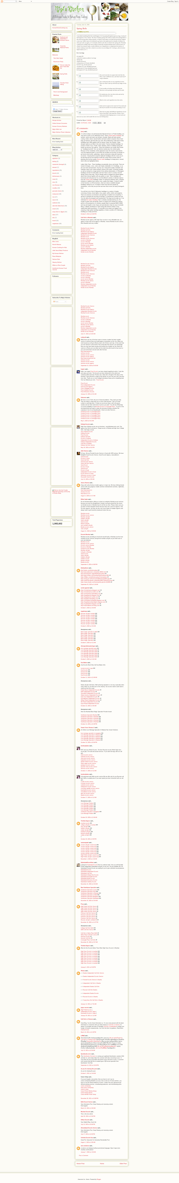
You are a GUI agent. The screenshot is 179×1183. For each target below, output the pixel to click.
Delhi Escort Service (87, 1102)
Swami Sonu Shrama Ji (87, 727)
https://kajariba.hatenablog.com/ (89, 598)
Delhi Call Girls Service (87, 929)
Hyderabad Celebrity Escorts (88, 881)
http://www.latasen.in (86, 351)
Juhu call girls (84, 528)
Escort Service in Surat (87, 473)
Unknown (83, 397)
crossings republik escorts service (90, 788)
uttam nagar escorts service (88, 763)
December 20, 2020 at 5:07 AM (89, 942)
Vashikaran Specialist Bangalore (89, 896)
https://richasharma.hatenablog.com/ (91, 593)
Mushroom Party (58, 61)
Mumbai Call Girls (85, 230)
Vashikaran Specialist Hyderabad (90, 898)
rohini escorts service (86, 755)
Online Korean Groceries (59, 123)
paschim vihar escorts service (89, 766)
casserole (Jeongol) (58, 164)
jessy (82, 131)
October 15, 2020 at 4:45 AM (88, 705)
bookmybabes (85, 745)
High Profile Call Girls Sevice (88, 906)
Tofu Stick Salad (58, 58)
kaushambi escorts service (88, 790)
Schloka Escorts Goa (87, 1137)
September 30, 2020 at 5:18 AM (89, 584)
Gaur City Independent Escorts (89, 696)
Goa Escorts (84, 670)
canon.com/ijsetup (86, 1086)
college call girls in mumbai (88, 825)
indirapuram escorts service (88, 786)
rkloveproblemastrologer (88, 646)
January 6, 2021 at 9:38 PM (88, 967)
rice (53, 197)
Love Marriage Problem (87, 803)
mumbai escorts (85, 823)
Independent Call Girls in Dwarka (92, 983)
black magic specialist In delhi (89, 631)
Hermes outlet (101, 159)
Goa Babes (84, 662)
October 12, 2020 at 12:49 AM (89, 677)
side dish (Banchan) (58, 205)
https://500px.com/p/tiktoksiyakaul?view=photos (94, 577)
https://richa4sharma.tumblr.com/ (90, 592)
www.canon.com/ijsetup (87, 1087)
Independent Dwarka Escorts (91, 993)
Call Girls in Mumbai (87, 217)
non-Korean (84, 122)
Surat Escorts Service (87, 461)
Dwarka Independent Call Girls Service (93, 973)
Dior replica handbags (92, 200)
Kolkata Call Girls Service (88, 445)
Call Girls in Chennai (87, 1019)
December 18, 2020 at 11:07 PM (89, 922)
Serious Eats (56, 259)
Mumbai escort (85, 236)
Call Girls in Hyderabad (110, 1026)
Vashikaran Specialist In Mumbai (90, 893)
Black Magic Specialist (87, 633)
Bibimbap (56, 95)
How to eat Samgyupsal (60, 91)
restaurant (55, 194)
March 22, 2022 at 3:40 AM (88, 1108)
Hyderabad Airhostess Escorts (89, 880)
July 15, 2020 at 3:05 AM (87, 479)
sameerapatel (84, 842)
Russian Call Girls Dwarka (90, 990)
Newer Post (80, 1163)
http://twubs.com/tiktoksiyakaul (89, 570)
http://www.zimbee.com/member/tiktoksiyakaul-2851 (95, 575)
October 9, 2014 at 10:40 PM (88, 214)
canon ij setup (84, 1089)
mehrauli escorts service (87, 756)
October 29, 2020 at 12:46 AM (89, 817)
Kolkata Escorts (85, 424)
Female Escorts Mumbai (87, 548)
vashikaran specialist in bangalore (90, 811)
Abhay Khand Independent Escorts (90, 700)
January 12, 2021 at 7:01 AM (88, 1004)
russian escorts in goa (87, 668)
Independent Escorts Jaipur (88, 1011)
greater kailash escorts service (89, 761)
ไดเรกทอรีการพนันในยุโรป (94, 1041)
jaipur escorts (85, 1007)
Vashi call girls (85, 520)
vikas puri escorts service (88, 758)
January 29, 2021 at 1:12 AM (88, 1015)
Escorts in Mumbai (86, 547)
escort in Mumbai (85, 241)
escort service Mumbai (87, 243)
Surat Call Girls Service (87, 463)
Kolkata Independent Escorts (88, 441)
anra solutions (85, 1145)
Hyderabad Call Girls (86, 873)
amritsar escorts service (87, 355)
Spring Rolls (63, 74)
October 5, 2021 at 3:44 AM (88, 1073)
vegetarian (55, 223)
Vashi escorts (84, 522)
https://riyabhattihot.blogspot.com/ (90, 603)
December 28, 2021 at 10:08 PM (89, 1098)
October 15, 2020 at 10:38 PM (89, 724)
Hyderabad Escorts (92, 864)
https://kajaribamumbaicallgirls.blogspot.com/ (93, 602)
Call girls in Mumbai (86, 552)
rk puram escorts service (87, 783)
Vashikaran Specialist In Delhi (89, 895)
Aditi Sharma (84, 451)
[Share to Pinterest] (101, 123)
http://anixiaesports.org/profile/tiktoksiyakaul (93, 573)
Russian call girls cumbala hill (89, 920)
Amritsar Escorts (85, 492)
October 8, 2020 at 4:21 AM (88, 642)
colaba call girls (85, 835)
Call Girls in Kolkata (86, 443)
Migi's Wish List (56, 129)
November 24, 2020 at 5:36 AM (89, 884)
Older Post (123, 1163)
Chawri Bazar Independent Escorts (90, 690)
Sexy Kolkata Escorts (87, 431)
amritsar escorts (85, 353)
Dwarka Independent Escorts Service (93, 976)
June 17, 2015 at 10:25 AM (88, 334)
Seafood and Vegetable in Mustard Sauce (64, 38)
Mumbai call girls (85, 517)
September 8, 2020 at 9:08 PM (89, 564)
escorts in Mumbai (86, 240)
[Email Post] (104, 122)
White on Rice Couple (58, 265)
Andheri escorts (85, 558)
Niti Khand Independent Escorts (89, 701)
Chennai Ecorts (85, 1029)
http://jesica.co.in (85, 493)
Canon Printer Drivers (86, 1092)
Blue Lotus (55, 241)
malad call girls (85, 830)
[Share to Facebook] (99, 123)
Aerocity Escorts (85, 936)
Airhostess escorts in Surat (88, 475)
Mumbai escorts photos (87, 245)
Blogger (99, 1179)
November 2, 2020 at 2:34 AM (89, 859)
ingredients (55, 170)
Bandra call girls (85, 560)
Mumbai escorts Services (88, 238)
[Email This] (93, 123)
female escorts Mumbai (87, 252)
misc (53, 182)
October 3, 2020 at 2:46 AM (88, 607)
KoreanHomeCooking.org (59, 27)
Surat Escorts (84, 456)
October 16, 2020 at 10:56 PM (89, 742)
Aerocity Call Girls (86, 938)
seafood (54, 203)
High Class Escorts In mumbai (89, 951)
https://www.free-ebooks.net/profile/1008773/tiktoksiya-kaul (97, 580)
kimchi (54, 173)
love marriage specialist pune (89, 648)
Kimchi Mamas (56, 244)
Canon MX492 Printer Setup (88, 1094)
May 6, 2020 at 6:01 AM (87, 420)
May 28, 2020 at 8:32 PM (87, 447)
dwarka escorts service (87, 795)
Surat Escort (84, 465)
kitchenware (55, 176)
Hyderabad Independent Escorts (89, 871)
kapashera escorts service (88, 760)
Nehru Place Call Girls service (89, 934)
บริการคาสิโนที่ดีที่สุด (101, 1048)
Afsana (83, 970)
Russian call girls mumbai (88, 613)
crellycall (83, 337)
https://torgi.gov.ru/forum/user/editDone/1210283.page (95, 578)
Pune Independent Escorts (88, 385)
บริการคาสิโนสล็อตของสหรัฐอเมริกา (106, 1046)
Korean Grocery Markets (59, 126)
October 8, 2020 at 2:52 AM (88, 626)
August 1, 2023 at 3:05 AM (88, 1142)
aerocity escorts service (87, 768)
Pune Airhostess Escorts (87, 391)
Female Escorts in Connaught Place (105, 406)
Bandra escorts (85, 562)
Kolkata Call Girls (85, 436)
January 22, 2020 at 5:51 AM (88, 394)
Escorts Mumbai (85, 534)
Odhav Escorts (85, 1119)
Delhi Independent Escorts (88, 691)
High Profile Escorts (86, 1010)
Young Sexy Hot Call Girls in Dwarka (93, 1000)
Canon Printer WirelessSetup (88, 1091)
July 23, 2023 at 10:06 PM (88, 1124)
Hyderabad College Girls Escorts (89, 875)
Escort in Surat (85, 467)
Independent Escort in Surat (88, 472)
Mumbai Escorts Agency (87, 231)
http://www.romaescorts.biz (88, 358)
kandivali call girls (85, 831)
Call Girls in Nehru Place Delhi (89, 933)
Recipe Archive (56, 120)
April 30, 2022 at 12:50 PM (88, 1116)
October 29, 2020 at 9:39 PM (88, 839)
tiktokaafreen (84, 568)
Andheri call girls (85, 518)
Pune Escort (84, 383)
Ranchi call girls (85, 523)
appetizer (55, 158)
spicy (53, 214)
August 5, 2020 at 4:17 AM (88, 495)
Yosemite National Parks (64, 46)
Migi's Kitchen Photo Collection (61, 132)
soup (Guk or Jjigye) (58, 211)
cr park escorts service (87, 781)
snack (89, 122)
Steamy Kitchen (57, 262)
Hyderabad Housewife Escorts (89, 876)
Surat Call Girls (85, 460)
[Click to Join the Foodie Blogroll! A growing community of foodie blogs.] (61, 493)
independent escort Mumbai (88, 250)
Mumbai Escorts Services (88, 235)
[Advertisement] (59, 335)
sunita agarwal (85, 588)
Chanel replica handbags (115, 135)
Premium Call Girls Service (88, 913)
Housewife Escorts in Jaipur (88, 1013)
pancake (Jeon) (57, 191)
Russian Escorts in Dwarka (90, 996)
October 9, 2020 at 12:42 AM (88, 659)
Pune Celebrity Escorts (87, 390)
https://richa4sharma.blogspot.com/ (90, 590)
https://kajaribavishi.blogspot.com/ (90, 595)
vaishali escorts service (87, 785)
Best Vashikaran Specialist (88, 887)
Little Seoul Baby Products (60, 250)
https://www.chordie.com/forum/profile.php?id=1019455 (95, 582)
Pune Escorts (94, 371)
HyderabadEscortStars (87, 862)
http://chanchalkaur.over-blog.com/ (90, 605)
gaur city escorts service (87, 793)
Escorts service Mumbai (87, 545)
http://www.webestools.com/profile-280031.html (93, 572)
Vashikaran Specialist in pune (89, 890)
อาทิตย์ (83, 1035)
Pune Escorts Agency (87, 386)
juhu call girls (84, 826)
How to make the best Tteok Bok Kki (65, 66)
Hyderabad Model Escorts (88, 878)
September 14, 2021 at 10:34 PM (90, 1065)
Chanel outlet (89, 179)
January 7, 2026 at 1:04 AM (88, 1152)
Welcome (55, 55)
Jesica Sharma (85, 482)
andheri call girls (85, 828)
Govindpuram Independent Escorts (90, 698)
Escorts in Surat (85, 458)
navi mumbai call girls (87, 525)
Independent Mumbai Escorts (89, 233)
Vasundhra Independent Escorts (89, 693)
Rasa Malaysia (56, 256)
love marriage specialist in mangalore (91, 733)
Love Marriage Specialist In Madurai (90, 735)
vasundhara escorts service (88, 791)
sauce (54, 200)
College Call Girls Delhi (87, 928)
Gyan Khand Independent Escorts (90, 703)
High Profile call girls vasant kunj (90, 855)
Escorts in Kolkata (86, 438)
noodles (54, 188)
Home (102, 1163)
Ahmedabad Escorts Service (89, 1128)
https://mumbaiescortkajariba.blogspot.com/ (93, 600)
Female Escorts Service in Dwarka (92, 979)
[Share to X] (97, 123)
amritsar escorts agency (87, 356)
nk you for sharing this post (89, 1068)
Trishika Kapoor (85, 821)
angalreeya (84, 611)
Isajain (83, 369)
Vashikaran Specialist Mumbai (89, 715)
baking (54, 161)
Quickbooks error (86, 1054)
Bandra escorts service (87, 527)
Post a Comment (83, 1155)
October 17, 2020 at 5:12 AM (88, 770)
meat (53, 179)
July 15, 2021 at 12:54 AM (88, 1050)
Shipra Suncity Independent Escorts (91, 695)
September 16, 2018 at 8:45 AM (89, 365)
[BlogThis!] (95, 123)
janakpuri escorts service (87, 765)
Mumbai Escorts (85, 1111)
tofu (53, 217)
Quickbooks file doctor (90, 1056)
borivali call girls (85, 833)
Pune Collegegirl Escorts (87, 388)
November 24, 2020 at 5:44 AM (89, 900)
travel (54, 220)
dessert (54, 167)
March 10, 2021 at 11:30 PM (88, 1032)
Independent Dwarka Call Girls (91, 986)
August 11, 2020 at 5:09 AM (88, 531)
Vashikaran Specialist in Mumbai (89, 716)
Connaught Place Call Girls (88, 940)
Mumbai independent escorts (88, 248)
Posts (56, 301)
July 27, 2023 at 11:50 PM (88, 1134)
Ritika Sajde (84, 499)
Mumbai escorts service (87, 515)
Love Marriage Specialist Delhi (89, 650)
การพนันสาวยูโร (91, 1039)
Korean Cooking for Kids (59, 247)
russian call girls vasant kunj (88, 844)
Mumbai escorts (85, 513)
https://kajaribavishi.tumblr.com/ (89, 597)
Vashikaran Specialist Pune (88, 891)
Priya (82, 904)
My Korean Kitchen (58, 253)
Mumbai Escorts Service (87, 228)
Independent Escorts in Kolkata (89, 440)
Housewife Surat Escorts (87, 477)
